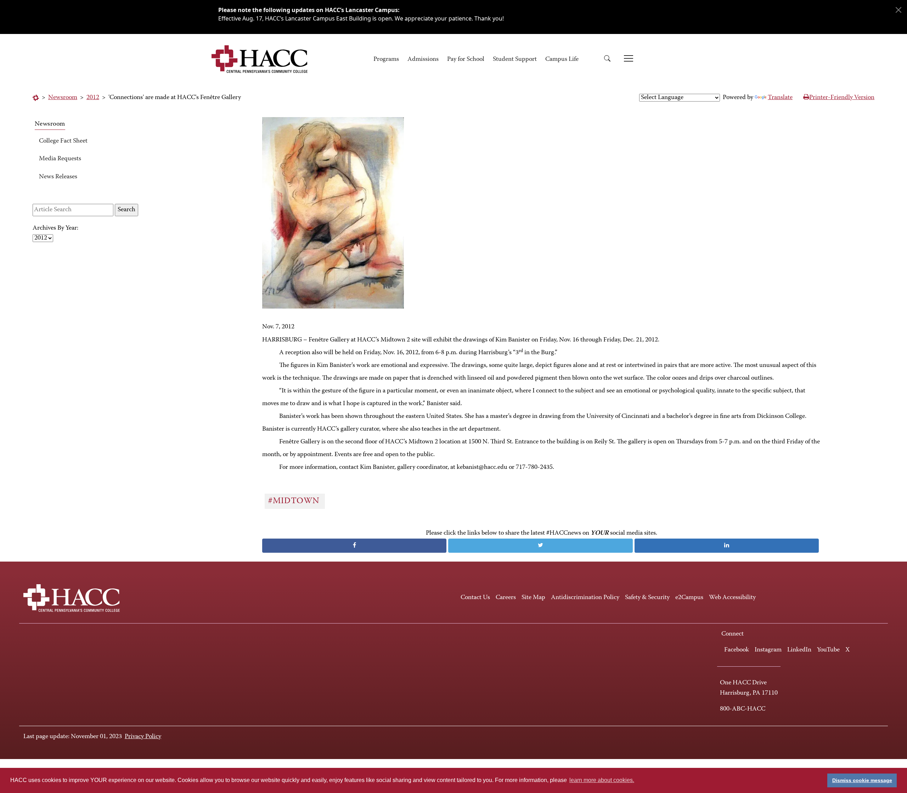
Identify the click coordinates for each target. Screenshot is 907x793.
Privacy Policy (143, 737)
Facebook (736, 650)
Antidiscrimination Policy (585, 597)
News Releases (58, 177)
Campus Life (562, 59)
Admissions (423, 59)
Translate (780, 97)
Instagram (768, 650)
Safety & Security (647, 597)
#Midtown (295, 501)
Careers (506, 597)
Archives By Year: (55, 228)
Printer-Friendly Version (841, 97)
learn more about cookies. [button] (601, 780)
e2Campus (689, 597)
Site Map (533, 597)
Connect (732, 634)
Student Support (515, 59)
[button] (610, 59)
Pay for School (465, 59)
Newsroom (62, 97)
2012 (92, 97)
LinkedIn (799, 650)
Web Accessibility (732, 597)
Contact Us (475, 597)
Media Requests (60, 159)
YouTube (828, 650)
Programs (386, 59)
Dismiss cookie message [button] (862, 780)
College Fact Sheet (63, 141)
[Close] (898, 10)
